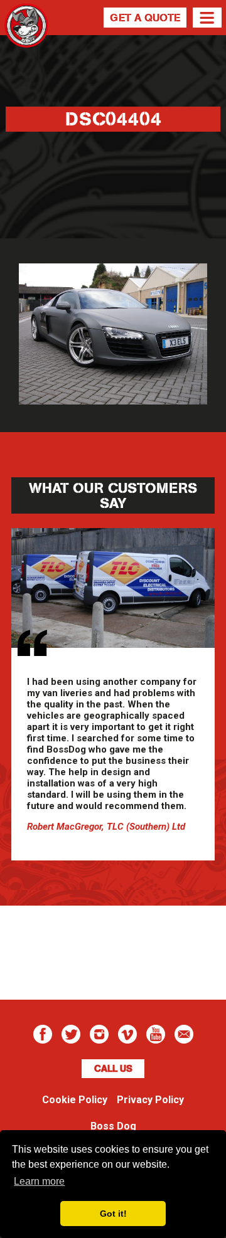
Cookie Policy (74, 1100)
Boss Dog (26, 40)
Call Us (113, 1068)
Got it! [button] (113, 1214)
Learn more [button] (39, 1181)
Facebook (42, 1034)
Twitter (71, 1034)
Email (184, 1034)
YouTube (155, 1034)
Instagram (99, 1034)
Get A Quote (145, 17)
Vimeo (127, 1034)
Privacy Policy (150, 1100)
